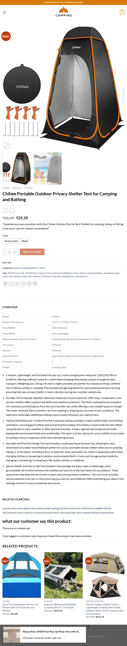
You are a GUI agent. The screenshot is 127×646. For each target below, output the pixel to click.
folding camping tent (102, 512)
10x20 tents (31, 273)
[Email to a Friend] (23, 284)
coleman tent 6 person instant (25, 512)
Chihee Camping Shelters (91, 273)
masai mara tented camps (14, 276)
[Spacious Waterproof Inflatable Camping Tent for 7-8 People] (63, 575)
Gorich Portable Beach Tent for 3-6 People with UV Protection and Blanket (20, 607)
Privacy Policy (97, 636)
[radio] (11, 240)
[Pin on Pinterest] (29, 284)
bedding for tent (70, 273)
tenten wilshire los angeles (89, 508)
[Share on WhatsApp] (5, 284)
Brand (17, 188)
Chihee (28, 188)
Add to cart (32, 251)
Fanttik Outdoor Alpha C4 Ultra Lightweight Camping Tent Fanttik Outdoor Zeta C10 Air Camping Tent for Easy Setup (104, 609)
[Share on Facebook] (11, 284)
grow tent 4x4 (65, 508)
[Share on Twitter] (17, 284)
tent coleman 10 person (39, 276)
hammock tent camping (55, 512)
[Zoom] (7, 146)
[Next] (118, 88)
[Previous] (9, 88)
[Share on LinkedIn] (35, 284)
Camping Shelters (29, 268)
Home (6, 188)
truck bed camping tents (62, 276)
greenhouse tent (111, 273)
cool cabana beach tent (44, 508)
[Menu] (4, 12)
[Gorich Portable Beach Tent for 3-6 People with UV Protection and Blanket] (21, 575)
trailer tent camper (79, 512)
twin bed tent (81, 276)
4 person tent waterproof (50, 273)
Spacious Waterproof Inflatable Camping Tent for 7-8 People (60, 606)
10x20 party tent (16, 273)
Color (5, 236)
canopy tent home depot (16, 508)
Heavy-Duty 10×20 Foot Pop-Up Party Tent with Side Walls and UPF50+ (52, 631)
